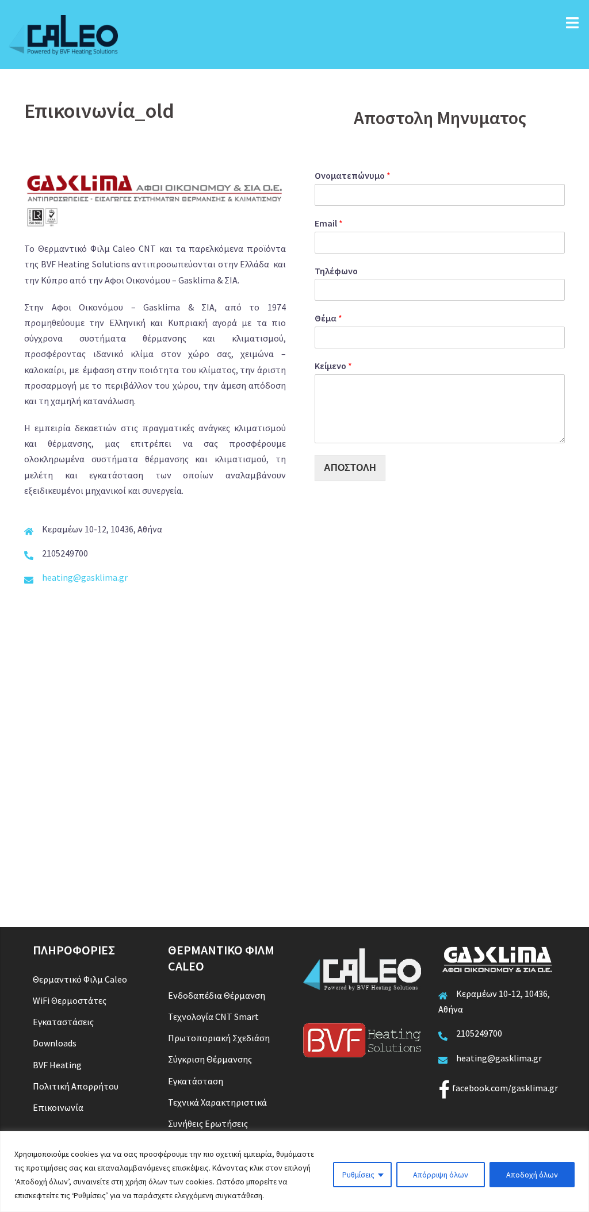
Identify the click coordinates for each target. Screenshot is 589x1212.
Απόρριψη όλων (440, 1174)
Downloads (55, 1043)
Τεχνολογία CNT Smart (213, 1016)
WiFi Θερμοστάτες (69, 1000)
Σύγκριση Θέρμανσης (210, 1059)
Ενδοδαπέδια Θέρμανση (216, 995)
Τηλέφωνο (336, 271)
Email (329, 223)
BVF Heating (57, 1065)
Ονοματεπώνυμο (353, 175)
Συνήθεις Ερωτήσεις (208, 1123)
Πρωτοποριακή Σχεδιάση (219, 1038)
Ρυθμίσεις (358, 1174)
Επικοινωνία (58, 1107)
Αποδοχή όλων (532, 1174)
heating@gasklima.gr (85, 577)
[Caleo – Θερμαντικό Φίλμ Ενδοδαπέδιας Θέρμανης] (63, 33)
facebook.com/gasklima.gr (505, 1088)
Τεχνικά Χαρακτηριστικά (217, 1102)
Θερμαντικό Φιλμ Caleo (80, 979)
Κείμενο (333, 365)
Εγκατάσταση (195, 1081)
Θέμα (328, 318)
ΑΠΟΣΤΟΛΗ (350, 468)
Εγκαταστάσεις (63, 1021)
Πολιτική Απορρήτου (75, 1086)
